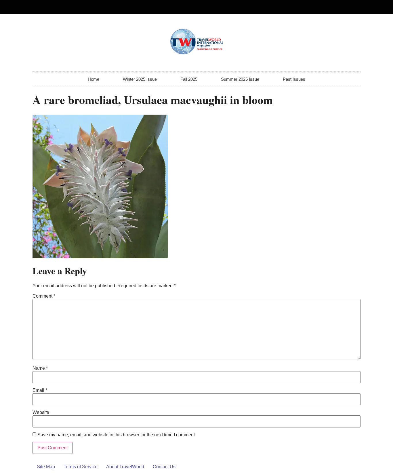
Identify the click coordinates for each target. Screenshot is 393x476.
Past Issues (294, 79)
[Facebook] (344, 7)
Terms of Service (81, 466)
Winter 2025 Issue (140, 79)
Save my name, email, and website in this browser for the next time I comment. (116, 435)
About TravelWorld (125, 466)
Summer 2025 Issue (240, 79)
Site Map (46, 466)
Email (40, 390)
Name (40, 368)
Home (93, 79)
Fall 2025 (188, 79)
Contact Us (164, 466)
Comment (44, 296)
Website (41, 412)
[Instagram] (354, 7)
